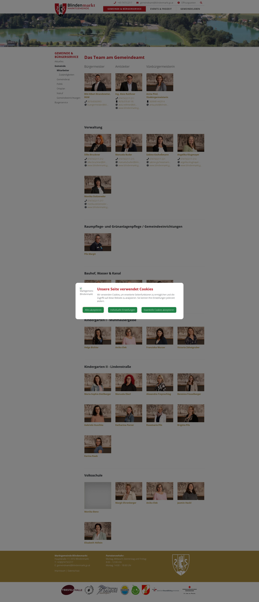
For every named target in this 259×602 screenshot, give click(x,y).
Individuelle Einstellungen (122, 309)
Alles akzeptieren (93, 309)
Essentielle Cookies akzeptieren (159, 309)
